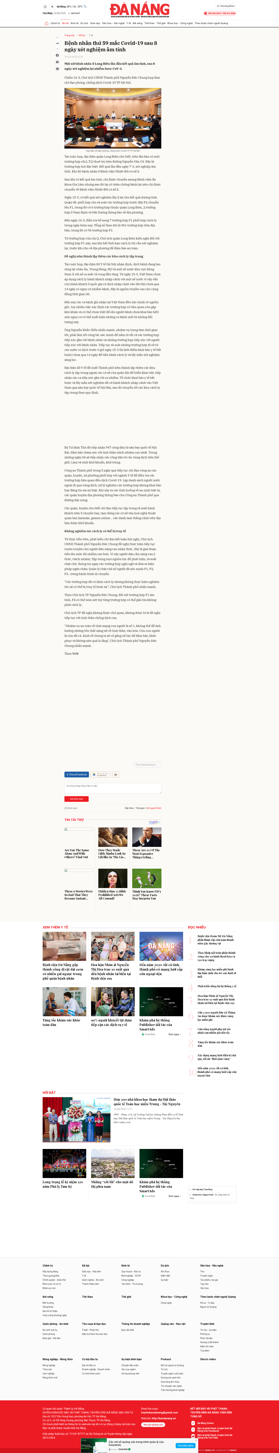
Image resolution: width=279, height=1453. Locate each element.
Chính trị (55, 23)
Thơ (202, 1271)
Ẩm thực (165, 1271)
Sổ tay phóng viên (130, 1373)
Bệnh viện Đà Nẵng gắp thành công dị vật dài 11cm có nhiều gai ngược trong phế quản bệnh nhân (63, 971)
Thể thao (149, 23)
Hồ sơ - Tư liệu (207, 1303)
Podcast (166, 1359)
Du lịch (84, 23)
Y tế (128, 23)
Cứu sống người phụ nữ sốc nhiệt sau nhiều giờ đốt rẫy (214, 1030)
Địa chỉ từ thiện (50, 1311)
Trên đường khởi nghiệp (173, 1390)
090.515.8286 (229, 13)
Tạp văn (204, 1284)
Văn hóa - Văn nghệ (113, 23)
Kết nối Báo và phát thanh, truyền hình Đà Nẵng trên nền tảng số (211, 1412)
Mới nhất (75, 13)
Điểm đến (165, 1275)
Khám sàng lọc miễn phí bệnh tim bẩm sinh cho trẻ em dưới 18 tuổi (217, 973)
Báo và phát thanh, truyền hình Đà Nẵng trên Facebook (214, 1429)
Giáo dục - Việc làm (91, 1271)
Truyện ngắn (206, 1275)
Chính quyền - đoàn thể (54, 1280)
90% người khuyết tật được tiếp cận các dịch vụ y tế (111, 1022)
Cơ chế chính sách (91, 1373)
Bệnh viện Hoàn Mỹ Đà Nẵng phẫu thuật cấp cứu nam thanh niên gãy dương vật (216, 939)
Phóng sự (205, 1334)
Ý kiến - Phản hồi (90, 1330)
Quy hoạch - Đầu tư (131, 1271)
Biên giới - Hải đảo (52, 1338)
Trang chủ (69, 35)
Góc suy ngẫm (128, 1369)
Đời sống (137, 23)
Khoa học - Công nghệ (180, 23)
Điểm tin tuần (207, 1346)
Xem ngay (174, 1034)
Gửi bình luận (76, 799)
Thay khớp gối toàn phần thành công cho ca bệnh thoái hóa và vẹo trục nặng (217, 956)
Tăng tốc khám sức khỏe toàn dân (61, 1022)
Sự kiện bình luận (131, 1359)
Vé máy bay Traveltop (202, 1189)
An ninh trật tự (50, 1330)
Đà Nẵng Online (205, 1423)
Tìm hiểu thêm (185, 1445)
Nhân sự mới (49, 1288)
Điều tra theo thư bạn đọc (95, 1334)
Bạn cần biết (127, 1330)
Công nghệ (166, 1303)
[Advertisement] (112, 420)
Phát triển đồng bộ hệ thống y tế (217, 986)
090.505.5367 (214, 13)
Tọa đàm (204, 1350)
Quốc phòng (49, 1334)
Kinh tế (74, 23)
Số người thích (154, 808)
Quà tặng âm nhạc (170, 1382)
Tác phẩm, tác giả (209, 1280)
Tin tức (164, 1369)
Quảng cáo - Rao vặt (173, 1323)
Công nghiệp (127, 1280)
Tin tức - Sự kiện (208, 1330)
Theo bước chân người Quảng (211, 23)
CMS (210, 1450)
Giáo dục (95, 23)
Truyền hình (207, 1323)
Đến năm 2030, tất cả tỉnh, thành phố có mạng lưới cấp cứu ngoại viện (161, 969)
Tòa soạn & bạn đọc (94, 1323)
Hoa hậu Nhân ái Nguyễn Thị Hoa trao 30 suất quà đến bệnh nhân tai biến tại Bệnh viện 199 (111, 971)
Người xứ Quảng (208, 1307)
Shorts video (208, 1359)
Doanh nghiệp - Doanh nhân (96, 1369)
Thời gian (140, 808)
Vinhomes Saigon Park (202, 1195)
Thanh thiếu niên (90, 1284)
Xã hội (65, 23)
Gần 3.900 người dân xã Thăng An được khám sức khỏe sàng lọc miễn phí (216, 1016)
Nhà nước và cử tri (52, 1284)
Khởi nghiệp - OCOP (131, 1275)
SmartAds (123, 1449)
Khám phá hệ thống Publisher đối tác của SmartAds (156, 1024)
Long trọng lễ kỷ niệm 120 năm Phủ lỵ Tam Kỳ (63, 1184)
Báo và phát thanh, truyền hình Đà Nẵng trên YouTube (214, 1436)
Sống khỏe (48, 1307)
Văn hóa (204, 1288)
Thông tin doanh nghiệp (135, 1323)
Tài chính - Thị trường (132, 1284)
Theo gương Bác (51, 1275)
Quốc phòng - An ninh (55, 1323)
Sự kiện (164, 1280)
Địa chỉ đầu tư (89, 1365)
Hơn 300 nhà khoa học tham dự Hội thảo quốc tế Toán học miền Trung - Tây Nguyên (147, 1101)
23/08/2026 (54, 13)
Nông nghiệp (49, 1365)
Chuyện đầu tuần (130, 1365)
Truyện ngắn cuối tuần (172, 1373)
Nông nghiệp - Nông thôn (58, 1359)
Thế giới (160, 23)
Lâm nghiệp (48, 1373)
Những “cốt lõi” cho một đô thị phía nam (112, 1184)
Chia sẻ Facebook (78, 774)
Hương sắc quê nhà (170, 1377)
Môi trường (48, 1303)
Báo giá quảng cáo (153, 1424)
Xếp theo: (129, 808)
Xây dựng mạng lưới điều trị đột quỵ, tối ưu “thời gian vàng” (217, 1057)
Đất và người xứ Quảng (172, 1365)
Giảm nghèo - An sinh (93, 1280)
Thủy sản (47, 1369)
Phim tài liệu (206, 1338)
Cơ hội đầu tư (90, 1359)
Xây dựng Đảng (50, 1271)
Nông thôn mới (50, 1377)
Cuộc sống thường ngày (55, 1315)
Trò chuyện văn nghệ (171, 1386)
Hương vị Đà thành (209, 1342)
